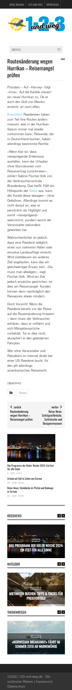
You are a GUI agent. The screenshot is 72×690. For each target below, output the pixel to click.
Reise (33, 190)
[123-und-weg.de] (36, 33)
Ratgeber (36, 587)
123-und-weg (35, 4)
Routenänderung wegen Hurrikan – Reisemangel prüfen (21, 415)
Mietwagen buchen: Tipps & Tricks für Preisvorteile (36, 595)
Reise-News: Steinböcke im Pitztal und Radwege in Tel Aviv (30, 489)
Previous (59, 515)
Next (63, 515)
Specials (36, 635)
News (23, 392)
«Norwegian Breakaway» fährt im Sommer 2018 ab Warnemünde (36, 644)
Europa (36, 539)
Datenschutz (16, 686)
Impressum (52, 4)
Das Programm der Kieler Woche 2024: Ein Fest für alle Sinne (30, 467)
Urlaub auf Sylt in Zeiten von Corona (24, 478)
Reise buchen (17, 4)
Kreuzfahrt (14, 114)
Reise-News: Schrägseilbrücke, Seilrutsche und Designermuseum (52, 417)
